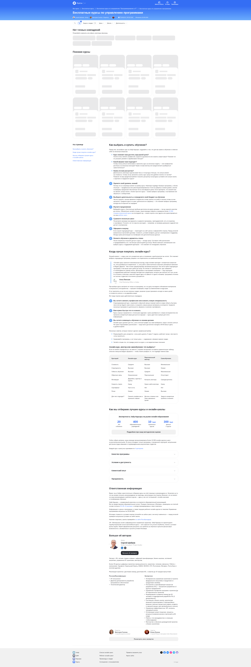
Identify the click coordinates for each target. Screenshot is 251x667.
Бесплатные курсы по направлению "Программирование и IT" (117, 8)
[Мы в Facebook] (164, 652)
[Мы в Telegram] (174, 652)
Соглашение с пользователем (109, 662)
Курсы (78, 662)
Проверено (126, 17)
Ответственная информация (82, 160)
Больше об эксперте (130, 553)
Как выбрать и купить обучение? (83, 149)
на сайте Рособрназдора (143, 519)
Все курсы (76, 8)
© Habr (176, 662)
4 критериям (139, 448)
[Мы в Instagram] (171, 652)
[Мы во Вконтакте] (167, 652)
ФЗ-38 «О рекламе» (126, 506)
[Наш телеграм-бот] (177, 652)
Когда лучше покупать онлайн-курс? (84, 152)
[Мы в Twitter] (161, 652)
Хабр (77, 652)
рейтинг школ (122, 215)
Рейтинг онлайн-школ (106, 655)
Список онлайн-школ (106, 652)
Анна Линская (124, 279)
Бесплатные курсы (88, 8)
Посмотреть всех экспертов (144, 639)
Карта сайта (130, 655)
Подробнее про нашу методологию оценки (144, 432)
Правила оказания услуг (134, 652)
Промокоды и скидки (106, 659)
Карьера (78, 659)
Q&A (77, 655)
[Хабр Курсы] (77, 3)
